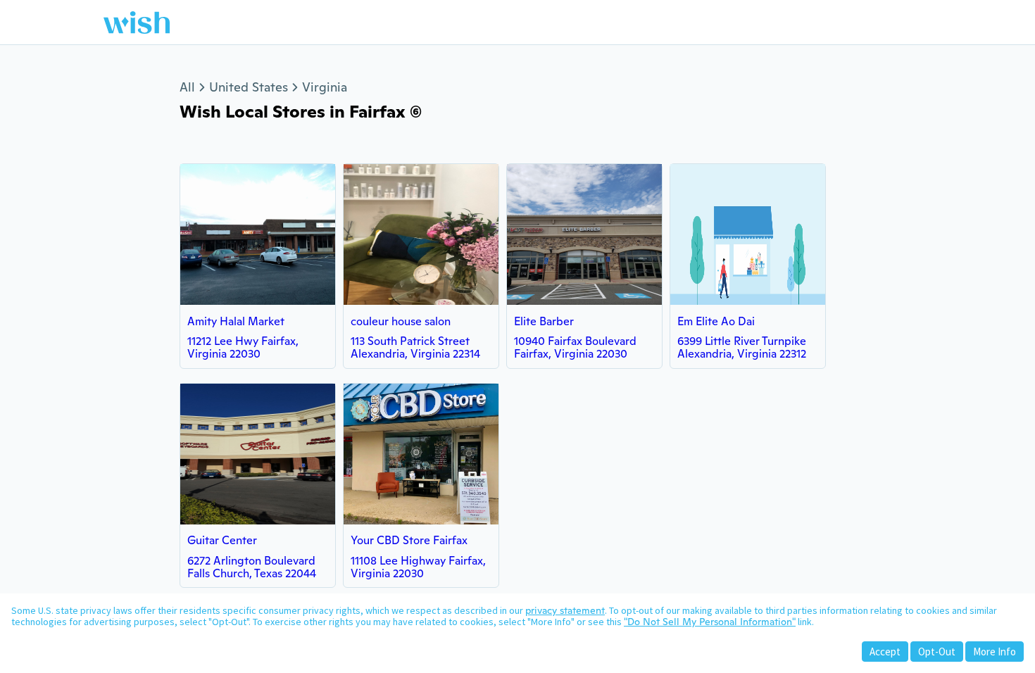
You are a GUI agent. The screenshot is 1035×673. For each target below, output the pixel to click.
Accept (885, 651)
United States (248, 87)
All (187, 87)
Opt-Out (936, 651)
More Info (994, 651)
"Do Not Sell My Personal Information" (710, 621)
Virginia (324, 87)
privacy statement (565, 610)
